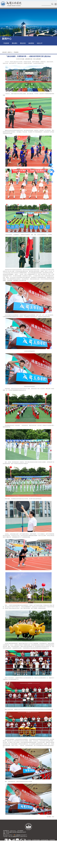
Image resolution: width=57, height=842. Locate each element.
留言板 (45, 168)
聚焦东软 (23, 43)
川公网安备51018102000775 (21, 835)
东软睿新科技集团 (36, 839)
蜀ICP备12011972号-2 (7, 835)
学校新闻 (6, 43)
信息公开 (39, 43)
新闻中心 (10, 52)
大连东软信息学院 (44, 839)
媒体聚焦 (31, 43)
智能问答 (51, 165)
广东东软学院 (52, 839)
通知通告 (14, 43)
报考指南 (51, 179)
